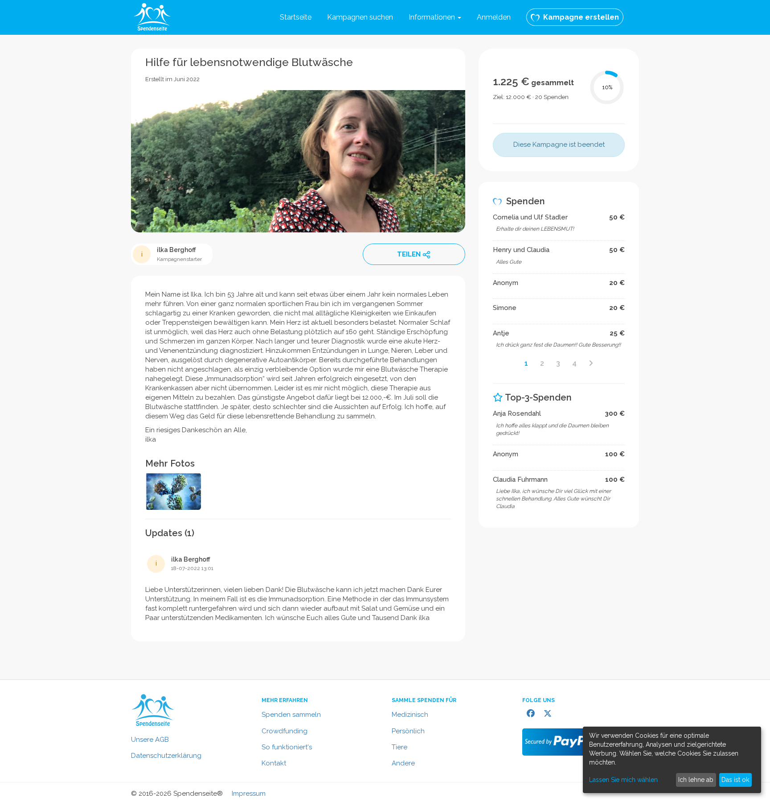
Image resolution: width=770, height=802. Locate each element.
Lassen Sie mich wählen (623, 779)
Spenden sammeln (291, 715)
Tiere (399, 747)
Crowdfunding (284, 731)
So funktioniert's (287, 747)
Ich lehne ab (695, 779)
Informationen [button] (433, 17)
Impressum (249, 794)
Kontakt (274, 763)
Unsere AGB (150, 740)
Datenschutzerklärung (166, 756)
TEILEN (409, 254)
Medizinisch (410, 715)
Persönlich (408, 731)
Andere (403, 763)
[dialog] (672, 760)
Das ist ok (735, 779)
